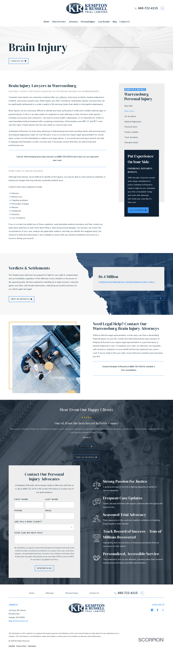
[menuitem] (141, 106)
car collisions (61, 97)
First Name (21, 499)
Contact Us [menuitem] (124, 21)
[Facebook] (157, 610)
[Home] (86, 8)
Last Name (51, 499)
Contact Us (17, 61)
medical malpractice (21, 134)
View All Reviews (85, 457)
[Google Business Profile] (152, 610)
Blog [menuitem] (114, 21)
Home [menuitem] (46, 21)
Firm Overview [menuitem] (59, 21)
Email (48, 511)
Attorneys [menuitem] (73, 21)
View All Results (20, 299)
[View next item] (160, 298)
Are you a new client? (28, 522)
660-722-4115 (148, 8)
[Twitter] (163, 610)
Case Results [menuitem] (104, 21)
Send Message (44, 568)
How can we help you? (28, 533)
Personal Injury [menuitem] (88, 21)
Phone (18, 511)
